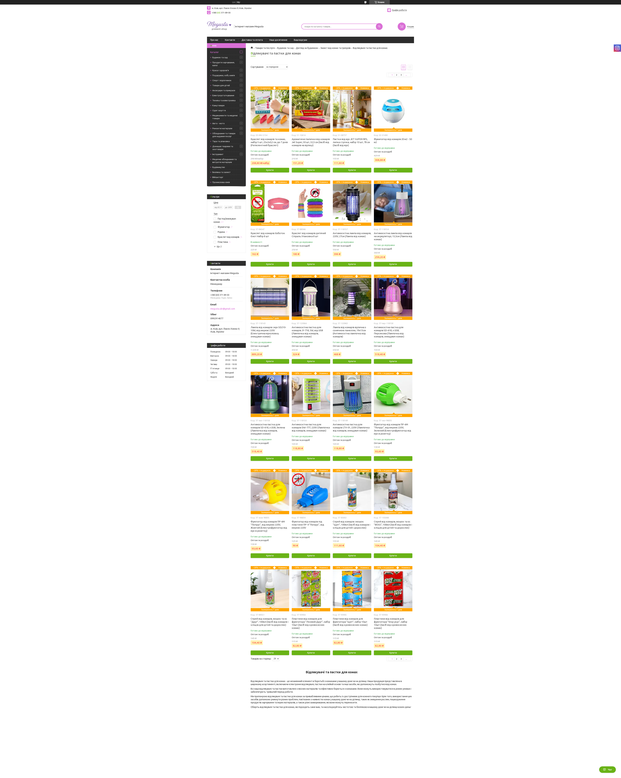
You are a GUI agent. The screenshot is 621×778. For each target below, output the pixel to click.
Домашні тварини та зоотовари (222, 147)
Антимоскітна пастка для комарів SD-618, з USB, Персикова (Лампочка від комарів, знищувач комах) (389, 332)
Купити (270, 170)
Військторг (217, 177)
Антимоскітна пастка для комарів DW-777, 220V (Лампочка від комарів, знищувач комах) (311, 427)
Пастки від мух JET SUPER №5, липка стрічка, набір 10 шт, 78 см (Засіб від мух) (351, 142)
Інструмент (217, 154)
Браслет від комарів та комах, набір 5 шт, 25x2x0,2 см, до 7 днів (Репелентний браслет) (269, 142)
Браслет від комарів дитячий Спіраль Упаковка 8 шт (309, 235)
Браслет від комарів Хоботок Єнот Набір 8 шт (268, 235)
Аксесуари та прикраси (223, 90)
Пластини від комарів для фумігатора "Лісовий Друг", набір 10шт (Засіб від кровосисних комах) (311, 623)
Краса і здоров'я (220, 70)
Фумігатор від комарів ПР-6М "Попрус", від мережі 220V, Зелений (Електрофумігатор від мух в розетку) (392, 429)
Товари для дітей (221, 85)
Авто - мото (218, 123)
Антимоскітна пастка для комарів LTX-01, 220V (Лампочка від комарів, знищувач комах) (351, 427)
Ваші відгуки (300, 40)
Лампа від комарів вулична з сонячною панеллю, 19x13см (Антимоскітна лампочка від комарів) (349, 332)
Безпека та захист (221, 172)
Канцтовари (218, 105)
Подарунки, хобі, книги (223, 75)
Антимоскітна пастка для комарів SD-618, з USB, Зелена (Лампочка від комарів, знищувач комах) (268, 429)
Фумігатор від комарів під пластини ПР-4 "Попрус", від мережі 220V (308, 524)
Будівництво (218, 167)
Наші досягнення (278, 40)
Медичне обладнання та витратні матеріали (224, 160)
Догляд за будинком (307, 48)
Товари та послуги (265, 48)
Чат (610, 769)
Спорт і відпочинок (221, 80)
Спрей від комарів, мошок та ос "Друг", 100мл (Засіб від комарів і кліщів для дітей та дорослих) (269, 621)
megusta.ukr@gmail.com (222, 308)
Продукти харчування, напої (223, 63)
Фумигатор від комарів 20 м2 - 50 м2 (393, 141)
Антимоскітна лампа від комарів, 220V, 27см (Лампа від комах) (352, 235)
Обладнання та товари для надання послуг (223, 134)
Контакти (230, 40)
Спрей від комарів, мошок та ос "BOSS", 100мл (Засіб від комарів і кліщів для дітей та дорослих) (393, 524)
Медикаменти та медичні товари (225, 116)
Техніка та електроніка (223, 100)
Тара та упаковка (221, 141)
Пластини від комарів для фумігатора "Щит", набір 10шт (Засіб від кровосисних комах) (350, 621)
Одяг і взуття (219, 110)
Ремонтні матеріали (222, 128)
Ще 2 (219, 246)
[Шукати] (379, 26)
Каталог (214, 52)
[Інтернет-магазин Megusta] (219, 26)
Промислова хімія (221, 182)
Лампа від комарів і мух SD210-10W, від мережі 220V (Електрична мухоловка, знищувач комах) (268, 332)
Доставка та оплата (252, 40)
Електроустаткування (223, 95)
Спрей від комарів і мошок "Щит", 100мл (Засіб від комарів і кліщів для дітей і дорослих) (351, 524)
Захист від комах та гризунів (335, 48)
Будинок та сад (220, 57)
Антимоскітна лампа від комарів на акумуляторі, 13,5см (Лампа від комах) (393, 236)
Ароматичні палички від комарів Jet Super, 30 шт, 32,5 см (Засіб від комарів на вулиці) (311, 142)
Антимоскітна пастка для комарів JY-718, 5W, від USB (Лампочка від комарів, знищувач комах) (307, 332)
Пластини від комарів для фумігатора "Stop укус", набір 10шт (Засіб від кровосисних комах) (390, 623)
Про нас (214, 40)
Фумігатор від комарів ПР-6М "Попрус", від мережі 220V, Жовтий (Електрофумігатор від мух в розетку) (269, 526)
